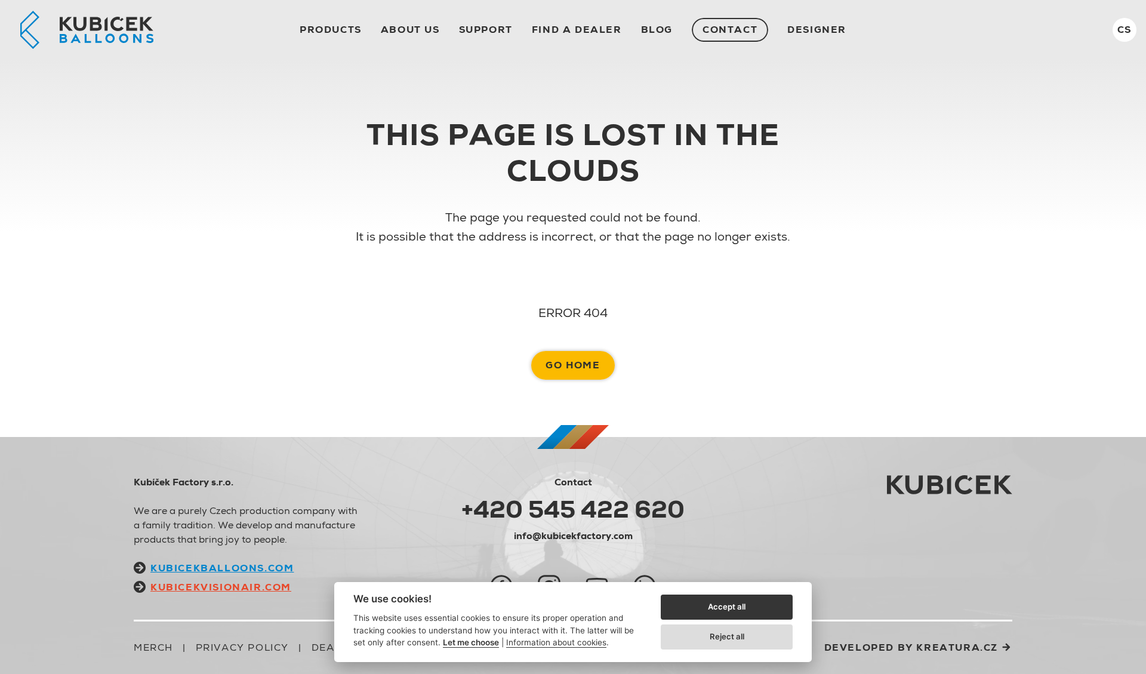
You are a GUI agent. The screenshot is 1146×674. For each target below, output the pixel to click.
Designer (816, 29)
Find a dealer (577, 29)
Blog (657, 29)
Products (331, 29)
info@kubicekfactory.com (573, 536)
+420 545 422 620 (573, 509)
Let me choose (471, 642)
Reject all (727, 636)
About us (410, 29)
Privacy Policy (242, 647)
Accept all (726, 606)
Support (486, 29)
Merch (153, 647)
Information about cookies (556, 642)
